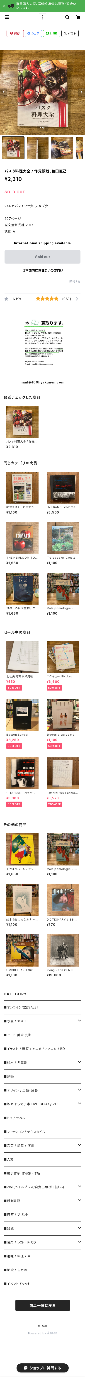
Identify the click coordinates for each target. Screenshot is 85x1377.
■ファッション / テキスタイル (25, 1132)
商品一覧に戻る (42, 1305)
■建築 (9, 1076)
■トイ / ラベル (14, 1118)
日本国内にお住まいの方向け (42, 270)
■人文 (9, 1159)
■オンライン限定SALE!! (21, 1007)
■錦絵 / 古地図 (15, 1270)
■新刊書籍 (12, 1201)
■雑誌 (9, 1228)
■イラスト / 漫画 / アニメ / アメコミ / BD (34, 1049)
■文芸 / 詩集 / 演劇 (19, 1145)
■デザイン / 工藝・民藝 (21, 1090)
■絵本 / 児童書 (15, 1062)
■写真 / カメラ (15, 1021)
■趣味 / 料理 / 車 (17, 1256)
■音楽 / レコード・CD (20, 1242)
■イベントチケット (17, 1284)
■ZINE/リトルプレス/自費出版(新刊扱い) (34, 1187)
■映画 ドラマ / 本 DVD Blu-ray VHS (32, 1104)
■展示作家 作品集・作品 (22, 1173)
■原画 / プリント (16, 1215)
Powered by (37, 1333)
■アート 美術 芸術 (18, 1035)
